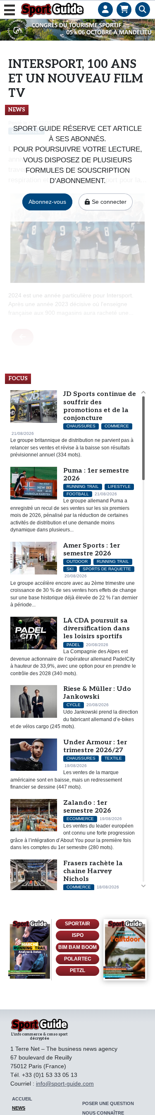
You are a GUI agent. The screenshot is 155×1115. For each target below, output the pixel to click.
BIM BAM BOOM (77, 947)
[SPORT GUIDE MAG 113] (30, 949)
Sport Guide (52, 10)
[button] (11, 9)
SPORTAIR (77, 924)
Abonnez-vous (47, 201)
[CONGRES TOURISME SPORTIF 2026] (77, 29)
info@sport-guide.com (65, 1083)
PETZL (77, 970)
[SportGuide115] (125, 949)
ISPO (77, 935)
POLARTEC (77, 959)
